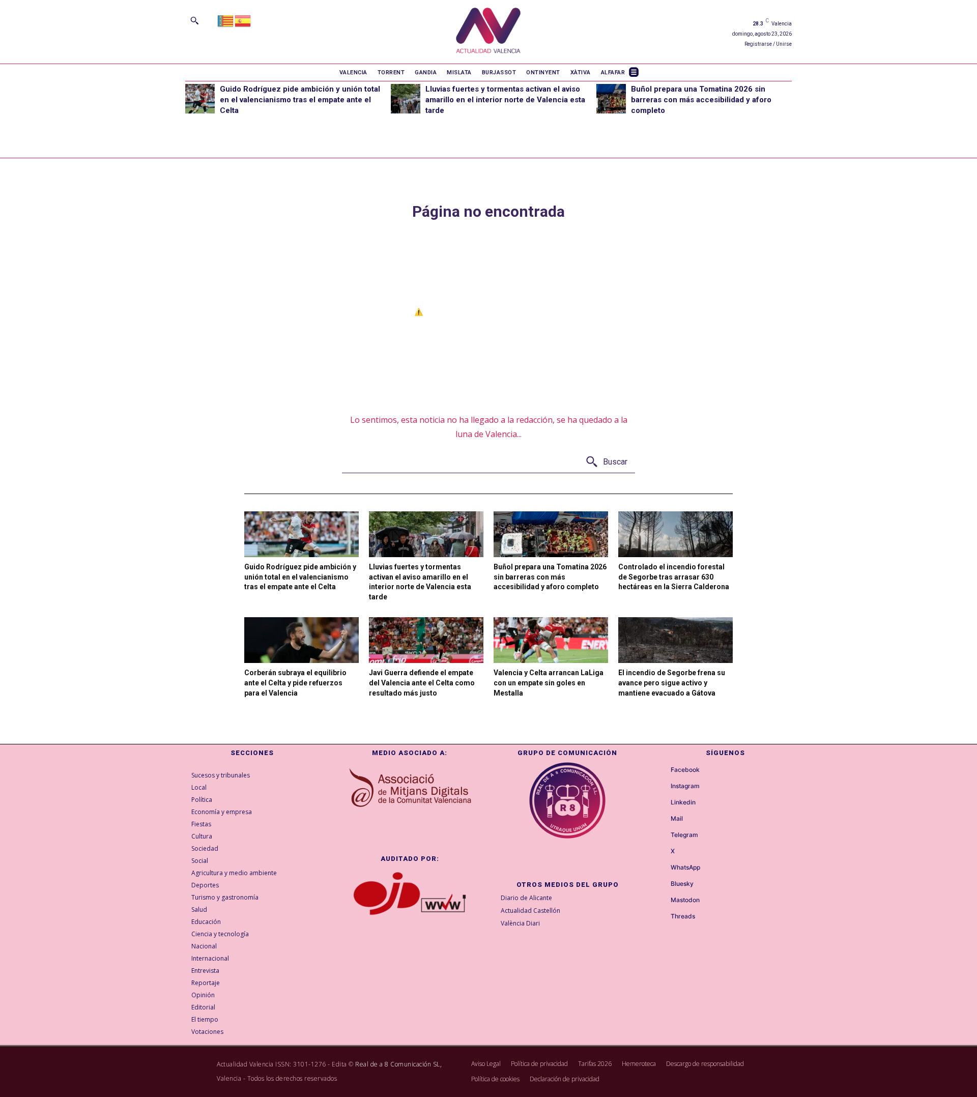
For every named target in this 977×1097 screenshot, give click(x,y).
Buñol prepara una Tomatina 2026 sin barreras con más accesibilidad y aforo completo (701, 99)
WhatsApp (685, 867)
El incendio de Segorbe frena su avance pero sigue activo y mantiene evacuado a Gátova (671, 683)
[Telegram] (661, 835)
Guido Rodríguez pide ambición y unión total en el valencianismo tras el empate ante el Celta (300, 99)
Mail (677, 818)
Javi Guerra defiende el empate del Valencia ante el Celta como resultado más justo (422, 683)
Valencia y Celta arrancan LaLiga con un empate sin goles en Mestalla (549, 683)
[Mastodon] (661, 900)
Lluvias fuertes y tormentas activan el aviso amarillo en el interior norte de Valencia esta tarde (505, 99)
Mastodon (685, 900)
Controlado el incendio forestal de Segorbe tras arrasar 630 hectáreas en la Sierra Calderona (673, 577)
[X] (661, 852)
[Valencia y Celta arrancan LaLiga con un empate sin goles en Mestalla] (551, 640)
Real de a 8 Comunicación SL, (398, 1064)
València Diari (520, 923)
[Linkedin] (661, 803)
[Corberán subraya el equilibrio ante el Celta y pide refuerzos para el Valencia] (301, 640)
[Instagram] (661, 786)
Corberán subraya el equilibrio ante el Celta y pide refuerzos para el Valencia (295, 683)
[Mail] (661, 819)
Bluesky (682, 883)
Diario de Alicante (526, 897)
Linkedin (683, 802)
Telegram (684, 835)
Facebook (685, 769)
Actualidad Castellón (530, 910)
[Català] (226, 20)
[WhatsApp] (661, 868)
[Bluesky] (661, 884)
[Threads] (661, 917)
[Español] (243, 20)
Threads (683, 916)
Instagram (685, 786)
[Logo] (488, 32)
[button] (194, 20)
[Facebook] (661, 770)
